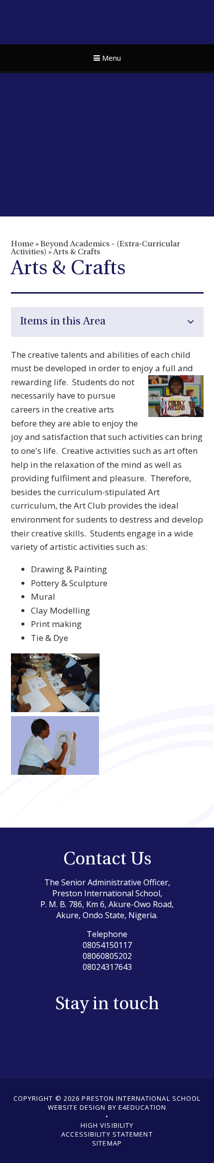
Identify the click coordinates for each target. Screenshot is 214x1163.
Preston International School (107, 21)
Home (22, 244)
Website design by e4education (107, 1107)
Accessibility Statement (106, 1134)
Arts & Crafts (76, 252)
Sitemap (107, 1143)
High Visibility (107, 1125)
